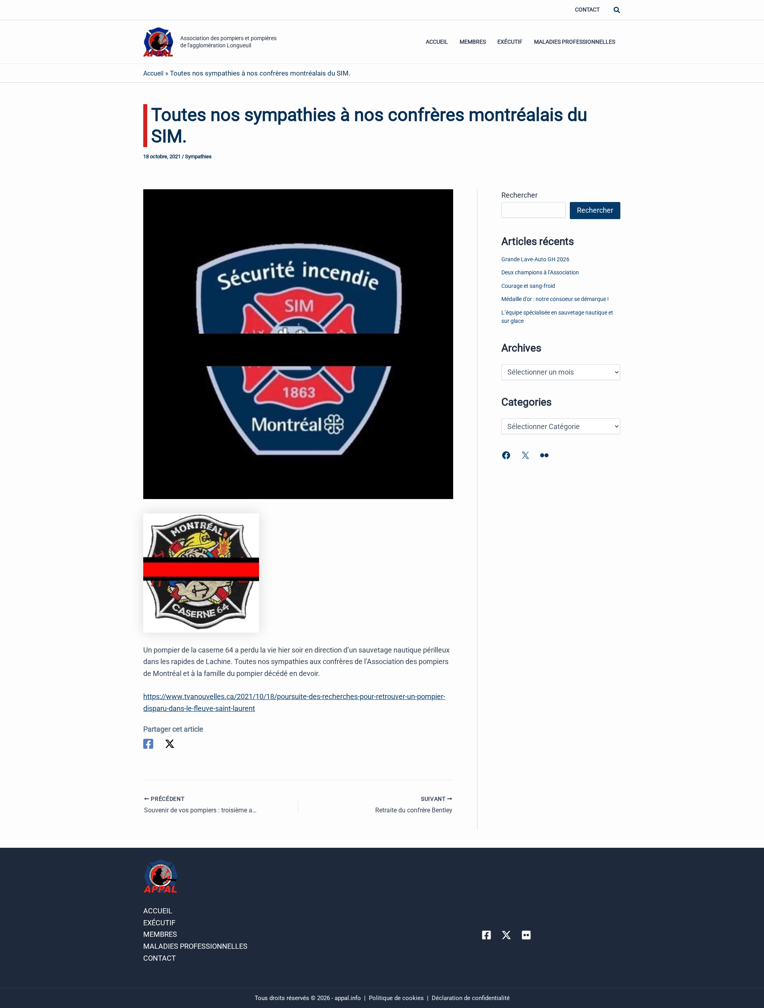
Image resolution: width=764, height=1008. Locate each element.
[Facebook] (148, 744)
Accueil (437, 42)
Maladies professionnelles (574, 42)
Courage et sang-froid (528, 286)
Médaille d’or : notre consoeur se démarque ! (555, 299)
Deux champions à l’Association (540, 272)
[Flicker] (526, 935)
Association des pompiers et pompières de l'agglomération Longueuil (228, 41)
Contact (587, 9)
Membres (473, 42)
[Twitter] (170, 744)
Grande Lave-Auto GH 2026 (535, 259)
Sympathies (198, 156)
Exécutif (509, 42)
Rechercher (519, 195)
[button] (617, 10)
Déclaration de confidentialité (471, 998)
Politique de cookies (397, 998)
